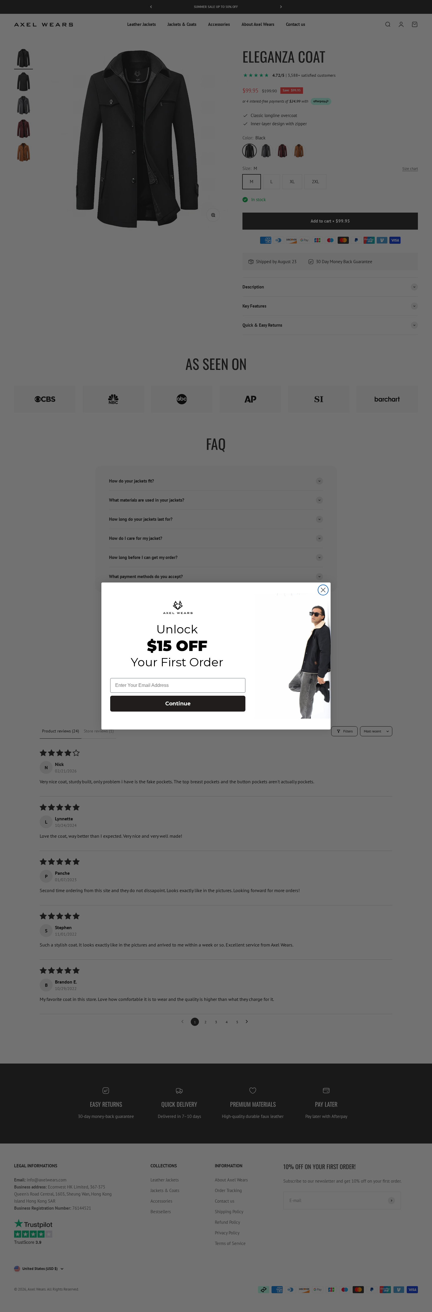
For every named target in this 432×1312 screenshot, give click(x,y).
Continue (178, 703)
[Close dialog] (323, 590)
